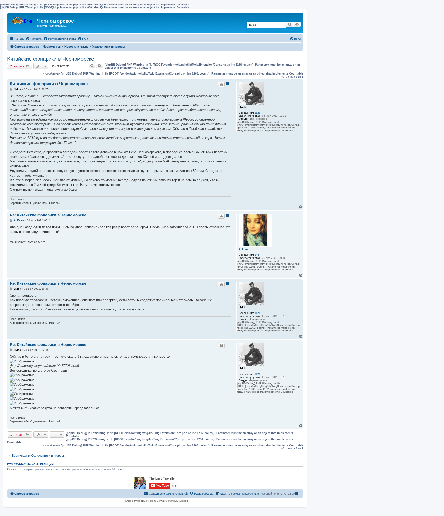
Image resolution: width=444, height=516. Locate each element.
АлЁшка (244, 249)
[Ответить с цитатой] (221, 84)
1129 (258, 112)
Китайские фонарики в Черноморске (50, 59)
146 (257, 254)
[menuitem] (34, 39)
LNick (242, 107)
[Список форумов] (22, 19)
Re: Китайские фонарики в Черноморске (48, 215)
